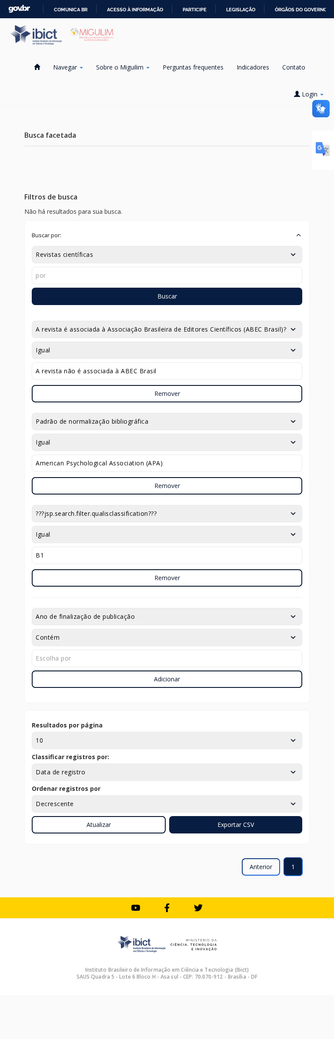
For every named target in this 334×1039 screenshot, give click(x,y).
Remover (167, 393)
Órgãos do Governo (301, 10)
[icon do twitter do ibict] (198, 908)
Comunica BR (70, 10)
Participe (195, 10)
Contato (293, 67)
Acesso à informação (135, 10)
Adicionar (167, 679)
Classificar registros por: (70, 757)
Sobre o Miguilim (120, 67)
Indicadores (253, 67)
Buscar (167, 296)
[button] (167, 235)
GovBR (19, 9)
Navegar (66, 67)
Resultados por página (67, 725)
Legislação (240, 10)
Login (309, 94)
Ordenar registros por (66, 788)
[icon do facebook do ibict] (167, 908)
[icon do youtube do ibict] (135, 908)
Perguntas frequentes (193, 67)
